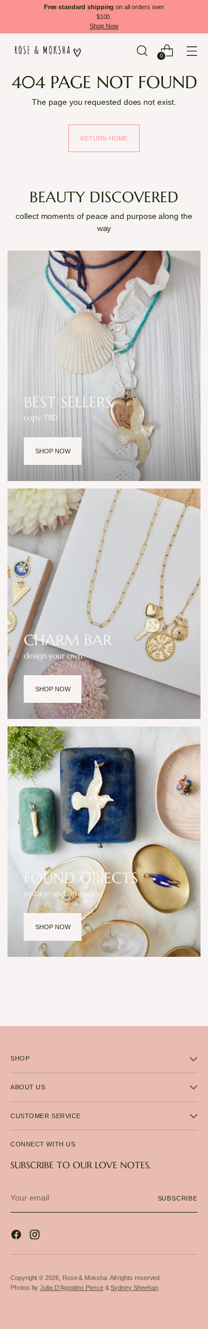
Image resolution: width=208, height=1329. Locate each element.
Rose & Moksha (84, 1277)
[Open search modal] (142, 50)
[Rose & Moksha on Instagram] (36, 1236)
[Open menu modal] (191, 50)
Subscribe (178, 1198)
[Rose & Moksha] (48, 50)
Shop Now (104, 25)
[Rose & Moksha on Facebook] (17, 1236)
